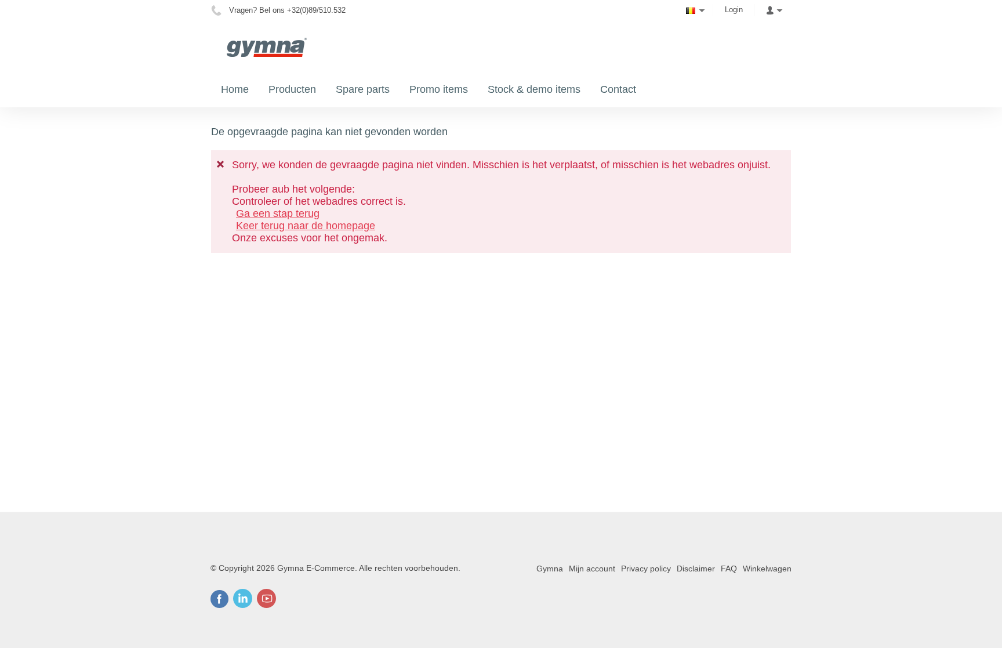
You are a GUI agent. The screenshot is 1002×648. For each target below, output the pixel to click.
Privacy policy (646, 568)
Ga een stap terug (278, 213)
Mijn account (592, 568)
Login (734, 9)
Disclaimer (696, 568)
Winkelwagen (767, 568)
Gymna (549, 568)
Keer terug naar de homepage (305, 225)
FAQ (729, 568)
